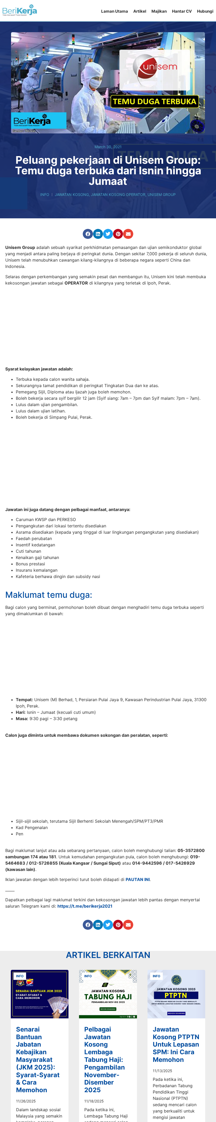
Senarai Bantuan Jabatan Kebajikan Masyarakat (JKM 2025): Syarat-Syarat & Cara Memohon (38, 1064)
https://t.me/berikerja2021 (84, 908)
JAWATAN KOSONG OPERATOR (118, 194)
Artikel (139, 11)
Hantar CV (182, 11)
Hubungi (205, 11)
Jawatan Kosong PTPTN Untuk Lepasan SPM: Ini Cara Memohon (176, 1049)
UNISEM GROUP (162, 194)
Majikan (159, 11)
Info (44, 194)
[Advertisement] (108, 327)
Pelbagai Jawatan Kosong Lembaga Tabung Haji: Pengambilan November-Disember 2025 (104, 1064)
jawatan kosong (72, 194)
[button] (88, 234)
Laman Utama (114, 11)
